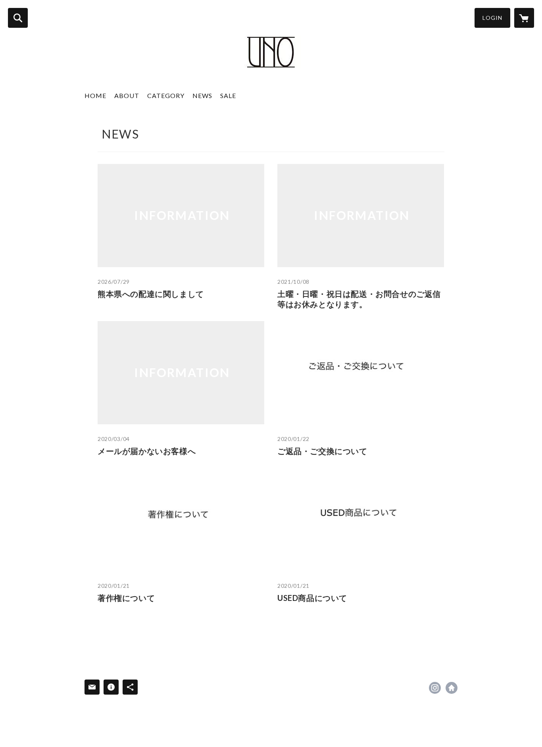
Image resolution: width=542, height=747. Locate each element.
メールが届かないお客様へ (147, 451)
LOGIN (492, 17)
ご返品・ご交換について (322, 451)
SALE (228, 95)
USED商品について (312, 598)
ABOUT (126, 95)
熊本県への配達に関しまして (151, 293)
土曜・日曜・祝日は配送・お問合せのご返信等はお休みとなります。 (359, 299)
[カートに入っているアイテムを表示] (524, 18)
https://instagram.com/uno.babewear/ (435, 688)
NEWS (202, 95)
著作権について (126, 598)
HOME (95, 95)
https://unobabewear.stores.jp (451, 688)
